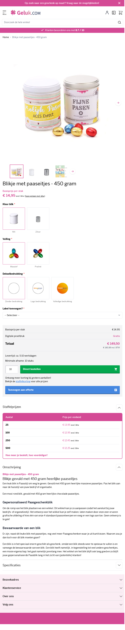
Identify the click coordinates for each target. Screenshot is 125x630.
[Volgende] (118, 103)
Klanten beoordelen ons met (64, 30)
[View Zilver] (46, 171)
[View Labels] (61, 171)
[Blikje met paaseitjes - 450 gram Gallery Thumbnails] (39, 171)
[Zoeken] (119, 22)
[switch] (35, 196)
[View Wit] (31, 171)
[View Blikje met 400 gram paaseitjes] (16, 171)
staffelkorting (23, 381)
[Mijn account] (107, 12)
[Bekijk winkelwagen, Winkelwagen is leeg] (120, 12)
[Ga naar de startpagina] (25, 12)
